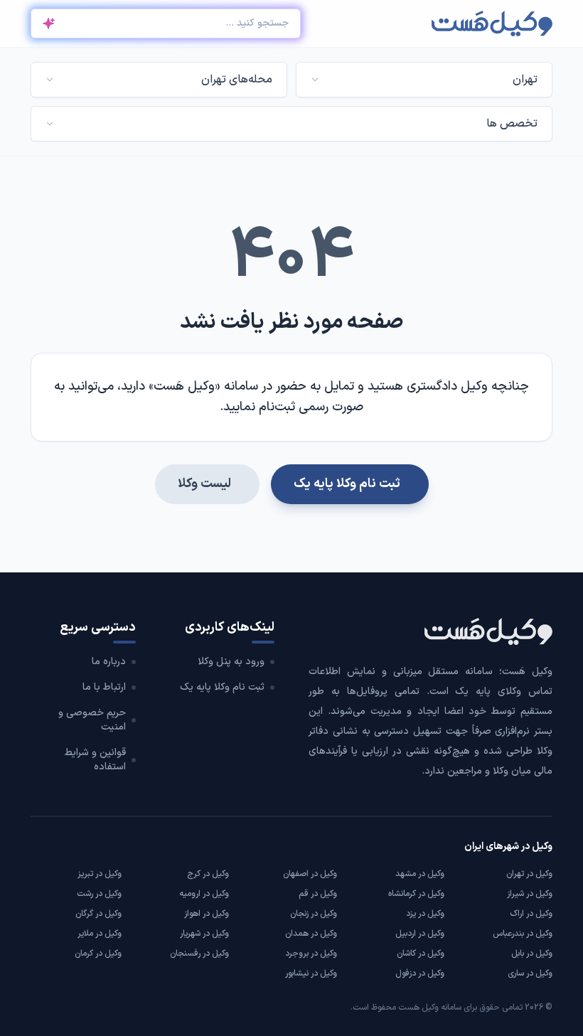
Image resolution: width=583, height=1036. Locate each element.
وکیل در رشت (99, 893)
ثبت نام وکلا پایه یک (347, 483)
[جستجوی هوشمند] (48, 23)
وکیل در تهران (529, 874)
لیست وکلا (204, 483)
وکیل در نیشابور (311, 973)
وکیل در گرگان (98, 913)
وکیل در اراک (531, 913)
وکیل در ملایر (99, 933)
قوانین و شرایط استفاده (95, 760)
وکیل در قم (318, 893)
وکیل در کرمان (98, 953)
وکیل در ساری (530, 973)
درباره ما (109, 662)
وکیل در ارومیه (204, 893)
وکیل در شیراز (529, 893)
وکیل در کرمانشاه (416, 893)
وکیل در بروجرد (311, 953)
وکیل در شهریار (204, 933)
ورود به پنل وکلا (231, 662)
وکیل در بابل (531, 953)
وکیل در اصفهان (310, 874)
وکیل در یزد (425, 913)
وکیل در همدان (311, 933)
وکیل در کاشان (420, 953)
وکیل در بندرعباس (522, 933)
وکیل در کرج (208, 874)
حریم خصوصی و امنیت (92, 720)
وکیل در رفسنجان (199, 953)
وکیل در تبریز (99, 874)
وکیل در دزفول (419, 973)
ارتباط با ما (104, 687)
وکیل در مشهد (419, 874)
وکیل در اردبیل (419, 933)
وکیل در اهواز (206, 913)
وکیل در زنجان (313, 913)
